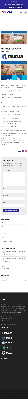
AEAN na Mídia (6, 230)
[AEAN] (6, 12)
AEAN (9, 46)
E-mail (5, 195)
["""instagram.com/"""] (5, 7)
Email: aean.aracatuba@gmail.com (14, 4)
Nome (5, 189)
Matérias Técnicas (7, 241)
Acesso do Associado (16, 7)
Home (2, 21)
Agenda (4, 234)
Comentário (7, 171)
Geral (13, 46)
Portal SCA (14, 395)
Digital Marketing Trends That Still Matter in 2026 (13, 252)
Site (4, 202)
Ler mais (18, 312)
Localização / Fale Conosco (9, 324)
